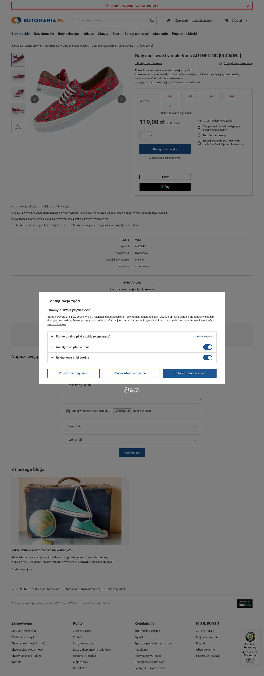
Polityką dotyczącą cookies (141, 316)
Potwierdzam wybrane (73, 373)
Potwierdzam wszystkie (190, 373)
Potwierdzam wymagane (131, 373)
